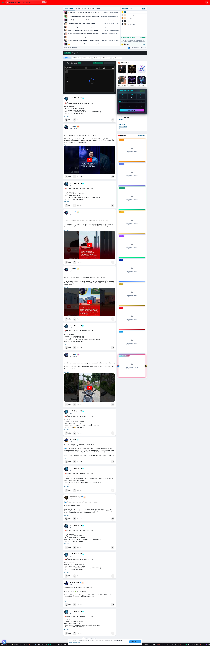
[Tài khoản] (206, 2)
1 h (70, 100)
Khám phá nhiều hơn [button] (74, 642)
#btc (120, 129)
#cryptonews (122, 124)
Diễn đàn (75, 47)
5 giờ (71, 470)
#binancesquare (123, 126)
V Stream (72, 126)
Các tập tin (118, 57)
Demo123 (129, 44)
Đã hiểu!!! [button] (133, 641)
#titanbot (121, 119)
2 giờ (71, 128)
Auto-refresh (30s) (135, 47)
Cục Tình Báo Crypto (76, 497)
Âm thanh (106, 57)
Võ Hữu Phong (130, 15)
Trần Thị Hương (130, 12)
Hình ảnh (87, 57)
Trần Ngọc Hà (130, 18)
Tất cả (68, 57)
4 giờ (71, 413)
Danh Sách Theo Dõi (109, 63)
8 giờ (71, 613)
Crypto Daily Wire (75, 582)
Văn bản (77, 57)
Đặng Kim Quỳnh (131, 24)
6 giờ (71, 527)
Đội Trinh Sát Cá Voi (76, 98)
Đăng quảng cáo (141, 135)
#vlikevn (121, 122)
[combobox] (26, 2)
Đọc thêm (66, 116)
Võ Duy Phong (130, 21)
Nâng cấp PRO (131, 110)
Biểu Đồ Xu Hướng (98, 63)
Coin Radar (73, 439)
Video (97, 57)
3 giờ (71, 271)
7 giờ (71, 556)
